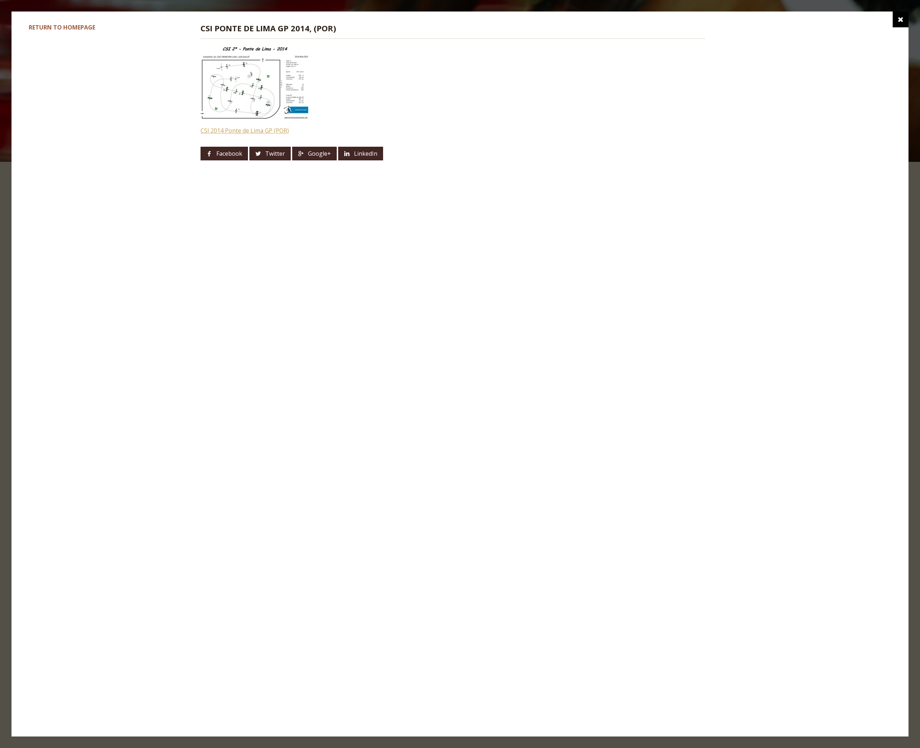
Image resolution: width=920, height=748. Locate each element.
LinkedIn (365, 154)
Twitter (275, 154)
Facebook (229, 154)
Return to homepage (62, 27)
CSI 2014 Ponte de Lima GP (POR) (245, 130)
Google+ (319, 154)
